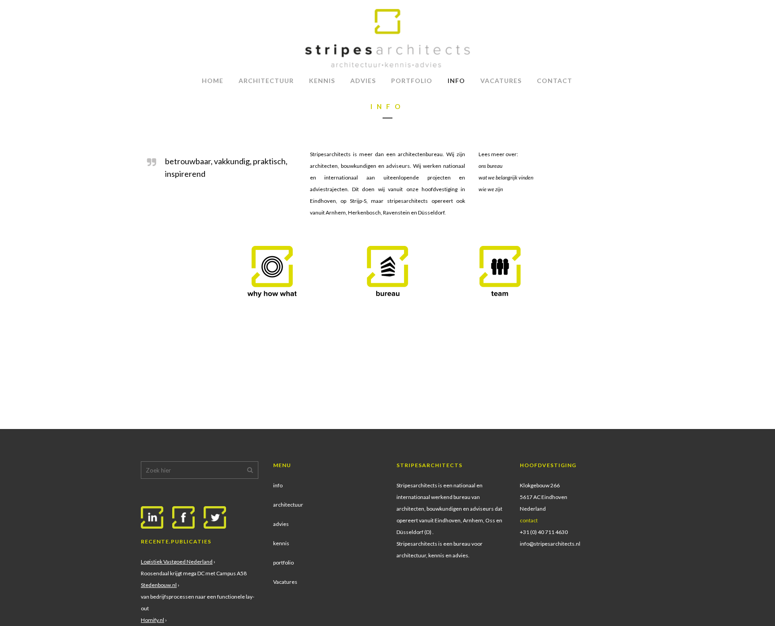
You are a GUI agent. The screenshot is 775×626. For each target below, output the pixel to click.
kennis (281, 543)
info (278, 485)
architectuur (288, 504)
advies (281, 524)
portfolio (283, 562)
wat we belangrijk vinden (506, 177)
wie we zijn (491, 189)
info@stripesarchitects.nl (550, 543)
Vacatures (285, 581)
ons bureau (490, 165)
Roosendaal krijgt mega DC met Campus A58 (194, 573)
